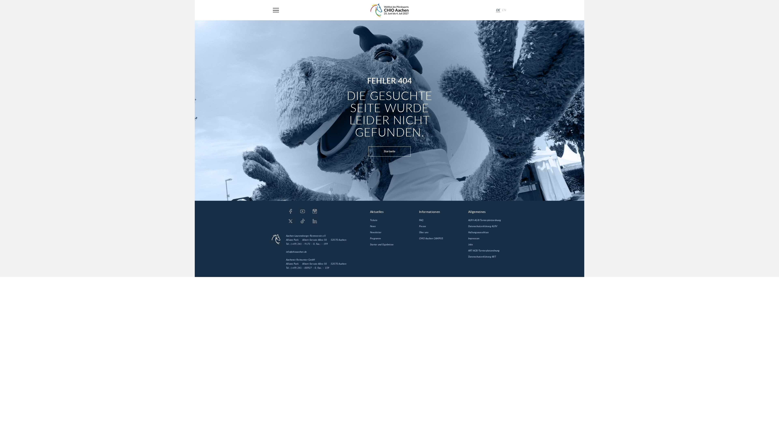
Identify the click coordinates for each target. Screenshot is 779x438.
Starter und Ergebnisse (382, 244)
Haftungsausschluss (478, 232)
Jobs (470, 244)
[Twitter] (290, 221)
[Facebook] (290, 212)
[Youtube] (302, 212)
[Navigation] (276, 10)
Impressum (473, 238)
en (504, 10)
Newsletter (375, 232)
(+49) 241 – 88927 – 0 (303, 268)
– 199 (324, 244)
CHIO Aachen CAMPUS (431, 238)
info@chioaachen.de (296, 252)
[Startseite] (389, 10)
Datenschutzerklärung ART (482, 257)
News (373, 226)
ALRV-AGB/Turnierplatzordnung (484, 220)
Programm (375, 238)
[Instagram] (314, 212)
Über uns (423, 232)
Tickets (374, 220)
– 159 (326, 268)
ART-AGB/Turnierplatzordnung (483, 250)
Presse (422, 226)
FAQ (421, 220)
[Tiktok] (302, 221)
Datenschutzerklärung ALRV (482, 226)
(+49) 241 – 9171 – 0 (303, 244)
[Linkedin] (314, 221)
